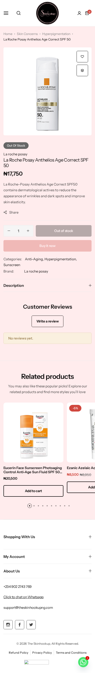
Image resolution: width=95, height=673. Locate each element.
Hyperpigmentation (56, 34)
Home (7, 34)
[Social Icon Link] (8, 624)
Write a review (47, 321)
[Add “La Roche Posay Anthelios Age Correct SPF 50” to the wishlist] (82, 56)
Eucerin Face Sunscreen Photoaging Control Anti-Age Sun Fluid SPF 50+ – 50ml (32, 470)
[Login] (79, 13)
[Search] (19, 13)
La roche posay (15, 154)
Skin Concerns (27, 34)
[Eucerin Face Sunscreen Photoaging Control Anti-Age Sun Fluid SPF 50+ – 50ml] (33, 432)
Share (13, 212)
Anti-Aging (34, 259)
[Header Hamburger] (8, 13)
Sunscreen (11, 265)
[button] (82, 70)
